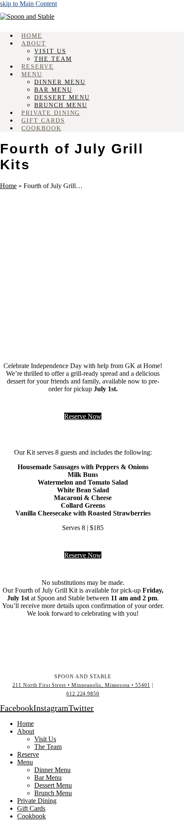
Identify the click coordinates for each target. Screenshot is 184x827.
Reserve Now (82, 416)
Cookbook (31, 816)
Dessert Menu (53, 785)
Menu (25, 762)
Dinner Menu (52, 769)
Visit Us (45, 739)
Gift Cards (31, 808)
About (25, 731)
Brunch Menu (53, 793)
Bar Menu (48, 777)
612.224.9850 (83, 694)
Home (8, 185)
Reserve (28, 754)
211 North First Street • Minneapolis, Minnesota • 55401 (81, 685)
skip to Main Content (28, 3)
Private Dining (36, 800)
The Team (48, 746)
